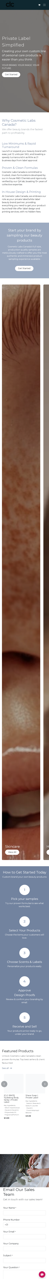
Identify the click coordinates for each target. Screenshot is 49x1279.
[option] (24, 1109)
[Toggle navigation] (44, 5)
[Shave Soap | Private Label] (35, 1083)
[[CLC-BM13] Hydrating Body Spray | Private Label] (14, 1083)
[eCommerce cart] (39, 5)
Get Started (11, 74)
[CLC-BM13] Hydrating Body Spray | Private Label (11, 1098)
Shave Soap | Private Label (32, 1096)
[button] (4, 1083)
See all (5, 1068)
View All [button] (12, 852)
